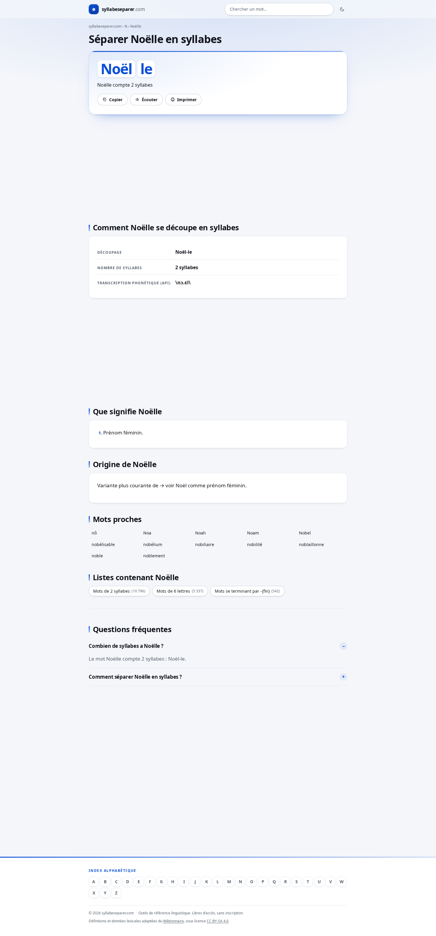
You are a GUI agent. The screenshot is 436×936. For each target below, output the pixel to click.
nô (94, 533)
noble (97, 556)
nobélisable (103, 544)
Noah (200, 533)
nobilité (254, 544)
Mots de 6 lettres (180, 591)
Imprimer (187, 99)
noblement (154, 556)
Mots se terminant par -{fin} (247, 591)
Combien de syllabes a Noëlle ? (126, 645)
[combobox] (279, 9)
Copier (115, 99)
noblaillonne (311, 544)
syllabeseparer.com (105, 26)
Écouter (149, 99)
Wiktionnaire (173, 921)
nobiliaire (204, 544)
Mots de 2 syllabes (119, 591)
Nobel (305, 533)
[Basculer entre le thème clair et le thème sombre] (342, 9)
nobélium (152, 544)
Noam (253, 533)
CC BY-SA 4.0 (217, 921)
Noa (147, 533)
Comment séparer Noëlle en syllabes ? (135, 676)
